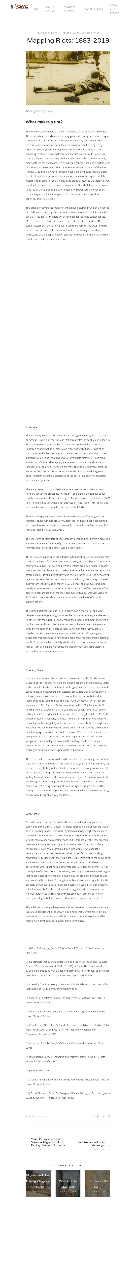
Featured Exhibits (70, 9)
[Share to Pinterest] (109, 1116)
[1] (105, 131)
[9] (27, 1070)
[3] (35, 462)
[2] (54, 198)
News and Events (114, 9)
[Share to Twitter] (103, 1116)
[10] (101, 866)
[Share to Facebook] (98, 1116)
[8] (63, 826)
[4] (80, 732)
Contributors (94, 9)
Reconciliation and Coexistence (81, 33)
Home (35, 9)
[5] (106, 768)
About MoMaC (50, 9)
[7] (68, 794)
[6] (94, 786)
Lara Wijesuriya (44, 111)
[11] (99, 898)
